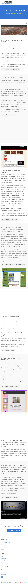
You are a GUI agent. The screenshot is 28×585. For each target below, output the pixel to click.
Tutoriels (3, 558)
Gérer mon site (4, 569)
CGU (2, 544)
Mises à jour (4, 574)
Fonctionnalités (5, 563)
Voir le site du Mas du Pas (9, 115)
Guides (3, 560)
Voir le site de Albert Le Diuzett (10, 497)
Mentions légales (5, 547)
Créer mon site (13, 530)
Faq (2, 556)
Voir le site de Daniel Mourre (10, 386)
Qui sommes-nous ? (6, 542)
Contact (3, 549)
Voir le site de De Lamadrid (9, 219)
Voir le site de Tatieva (8, 350)
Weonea (25, 582)
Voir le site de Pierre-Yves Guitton (11, 69)
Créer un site (4, 572)
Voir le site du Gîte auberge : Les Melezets (13, 264)
